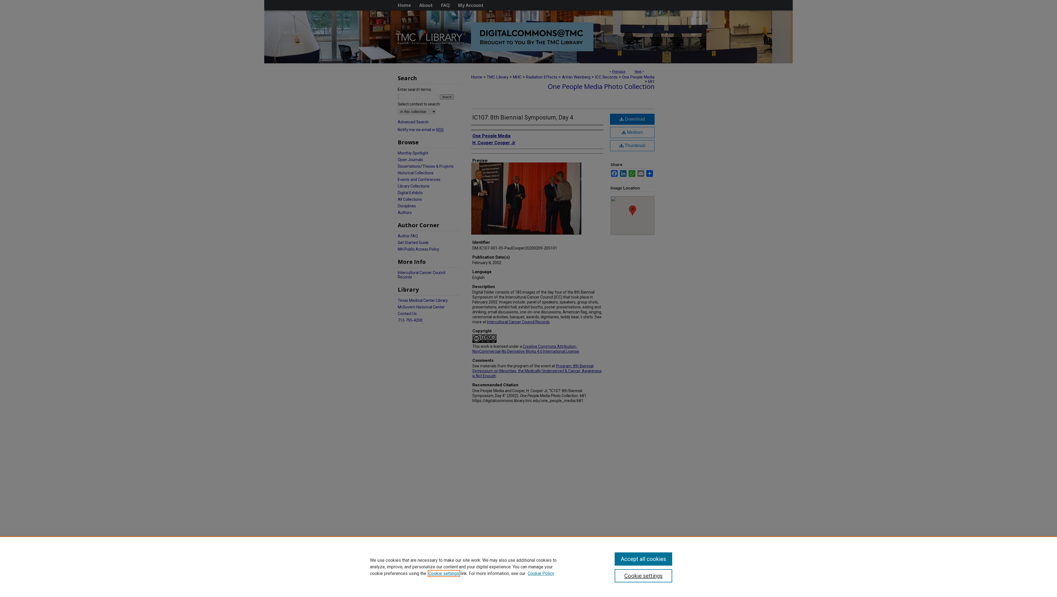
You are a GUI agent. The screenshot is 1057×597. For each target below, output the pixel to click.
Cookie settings (444, 573)
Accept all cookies (643, 559)
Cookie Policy (541, 573)
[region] (528, 566)
